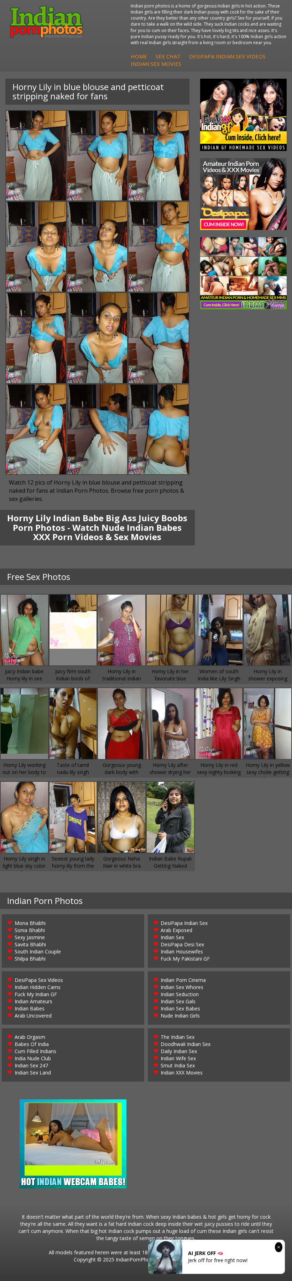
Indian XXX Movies (182, 1072)
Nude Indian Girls (180, 1015)
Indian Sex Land (33, 1072)
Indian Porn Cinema (183, 980)
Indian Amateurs (33, 1001)
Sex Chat (168, 56)
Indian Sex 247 (31, 1065)
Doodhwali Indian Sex (185, 1044)
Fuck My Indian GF (36, 994)
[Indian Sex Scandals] (243, 273)
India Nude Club (33, 1058)
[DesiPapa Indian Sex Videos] (243, 194)
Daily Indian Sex (179, 1051)
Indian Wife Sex (178, 1058)
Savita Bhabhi (30, 944)
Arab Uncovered (33, 1015)
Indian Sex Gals (178, 1001)
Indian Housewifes (182, 951)
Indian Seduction (180, 994)
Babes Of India (32, 1044)
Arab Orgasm (30, 1037)
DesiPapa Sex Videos (39, 980)
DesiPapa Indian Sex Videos (227, 56)
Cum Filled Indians (35, 1051)
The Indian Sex (177, 1037)
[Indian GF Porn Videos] (243, 115)
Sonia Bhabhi (30, 930)
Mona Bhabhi (30, 923)
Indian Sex (172, 937)
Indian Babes (30, 1008)
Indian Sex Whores (182, 987)
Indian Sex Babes (180, 1008)
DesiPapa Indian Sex (184, 923)
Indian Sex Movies (156, 63)
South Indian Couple (38, 951)
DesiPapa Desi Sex (182, 944)
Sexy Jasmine (30, 937)
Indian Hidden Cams (38, 987)
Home (139, 56)
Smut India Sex (178, 1065)
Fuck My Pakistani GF (185, 958)
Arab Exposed (176, 930)
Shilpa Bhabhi (30, 958)
